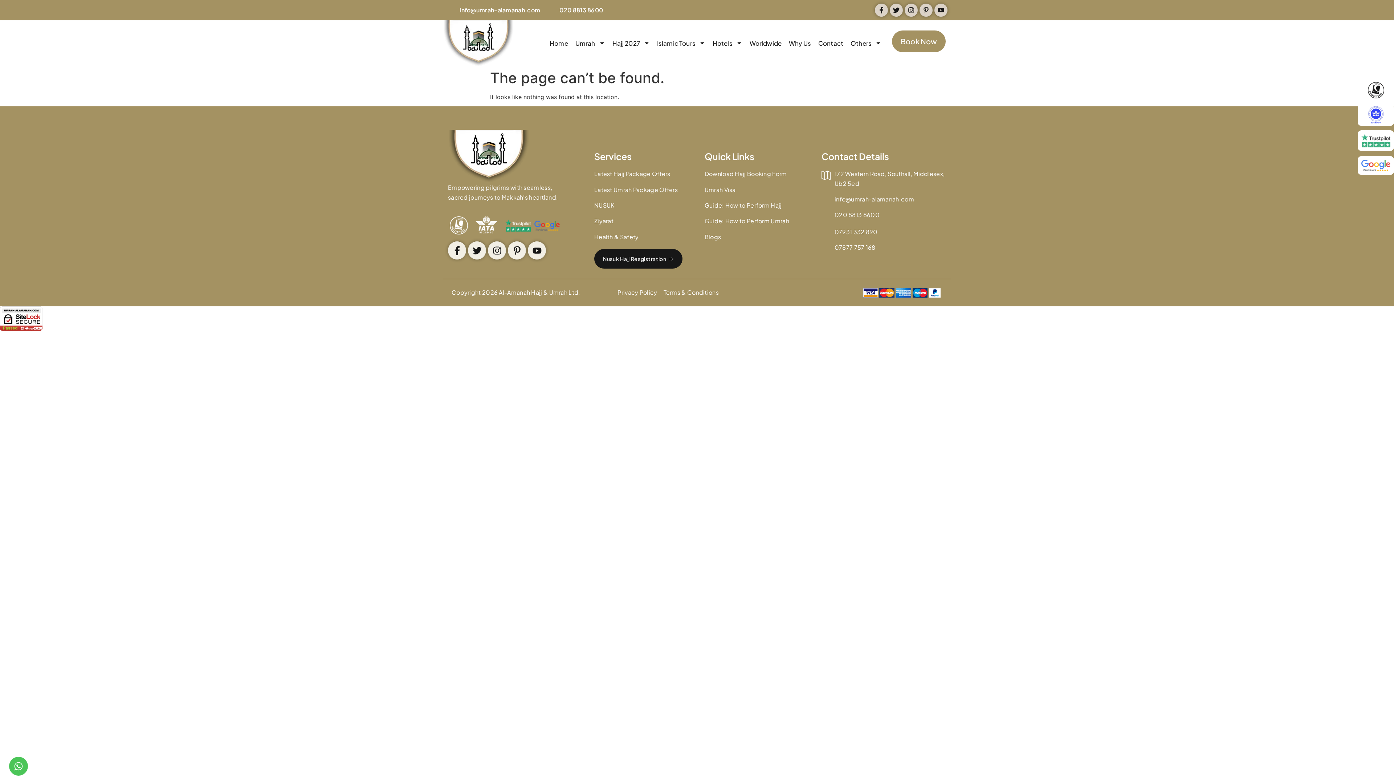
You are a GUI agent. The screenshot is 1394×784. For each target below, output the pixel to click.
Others (861, 43)
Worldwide (766, 43)
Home (559, 43)
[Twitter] (896, 10)
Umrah (585, 43)
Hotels (723, 43)
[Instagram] (911, 10)
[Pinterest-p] (926, 10)
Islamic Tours (676, 43)
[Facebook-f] (881, 10)
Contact (830, 43)
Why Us (800, 43)
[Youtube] (940, 10)
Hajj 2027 (626, 43)
